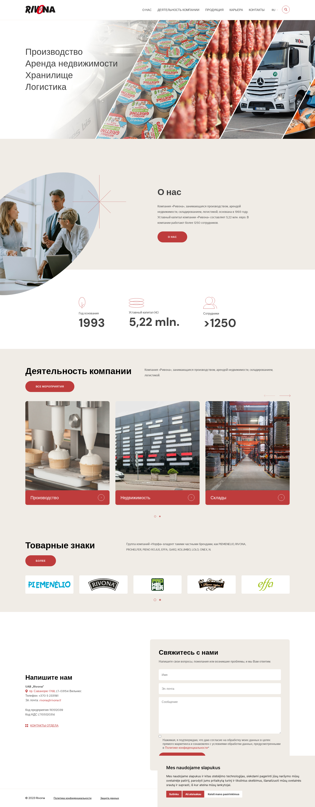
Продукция (214, 10)
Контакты (257, 10)
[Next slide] (285, 395)
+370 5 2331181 (48, 696)
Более (41, 560)
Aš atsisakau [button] (193, 794)
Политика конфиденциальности (73, 798)
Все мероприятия (50, 386)
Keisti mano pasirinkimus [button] (223, 794)
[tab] (155, 516)
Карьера (236, 10)
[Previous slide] (269, 395)
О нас (147, 10)
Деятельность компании (178, 10)
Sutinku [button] (174, 794)
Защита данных (109, 798)
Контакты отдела (44, 726)
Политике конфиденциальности (186, 748)
